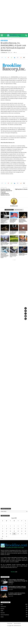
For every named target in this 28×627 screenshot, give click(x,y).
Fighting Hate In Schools (21, 189)
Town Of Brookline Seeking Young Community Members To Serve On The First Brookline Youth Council (5, 255)
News (5, 38)
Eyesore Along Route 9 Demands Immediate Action (14, 243)
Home (2, 38)
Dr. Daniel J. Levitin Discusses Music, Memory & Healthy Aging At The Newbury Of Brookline (23, 220)
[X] (5, 57)
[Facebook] (2, 57)
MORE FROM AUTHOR (18, 209)
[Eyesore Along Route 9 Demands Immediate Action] (14, 238)
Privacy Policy (9, 623)
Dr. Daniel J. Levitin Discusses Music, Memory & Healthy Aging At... (16, 593)
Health (2, 610)
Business (8, 38)
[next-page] (14, 260)
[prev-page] (13, 260)
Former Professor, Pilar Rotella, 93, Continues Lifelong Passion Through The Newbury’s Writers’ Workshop (5, 220)
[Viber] (17, 57)
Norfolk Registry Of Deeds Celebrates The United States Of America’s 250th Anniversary (13, 220)
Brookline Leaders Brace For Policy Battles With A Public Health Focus (5, 243)
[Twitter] (25, 311)
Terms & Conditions (17, 623)
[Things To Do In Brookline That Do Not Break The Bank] (23, 249)
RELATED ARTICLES (9, 209)
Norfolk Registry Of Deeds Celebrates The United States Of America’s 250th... (17, 587)
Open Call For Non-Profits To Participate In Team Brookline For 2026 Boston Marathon (23, 243)
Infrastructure (3, 606)
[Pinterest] (8, 57)
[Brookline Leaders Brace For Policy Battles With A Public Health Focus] (5, 238)
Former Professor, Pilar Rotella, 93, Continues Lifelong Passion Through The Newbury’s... (17, 581)
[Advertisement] (14, 2)
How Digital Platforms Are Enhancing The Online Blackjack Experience (14, 232)
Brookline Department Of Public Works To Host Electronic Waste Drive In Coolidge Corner (14, 255)
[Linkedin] (14, 57)
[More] (24, 57)
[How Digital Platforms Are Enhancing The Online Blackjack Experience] (14, 227)
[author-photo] (14, 201)
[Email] (25, 316)
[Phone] (25, 319)
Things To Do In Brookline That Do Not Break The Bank (23, 254)
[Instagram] (25, 313)
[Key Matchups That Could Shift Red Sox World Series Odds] (23, 227)
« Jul (2, 538)
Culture (2, 616)
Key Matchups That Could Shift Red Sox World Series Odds (22, 232)
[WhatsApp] (11, 57)
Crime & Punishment (5, 614)
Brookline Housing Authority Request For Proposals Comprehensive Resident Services (6, 192)
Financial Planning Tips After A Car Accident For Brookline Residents (5, 232)
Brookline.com (4, 52)
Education (3, 612)
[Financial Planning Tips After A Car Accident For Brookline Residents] (5, 227)
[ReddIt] (20, 57)
